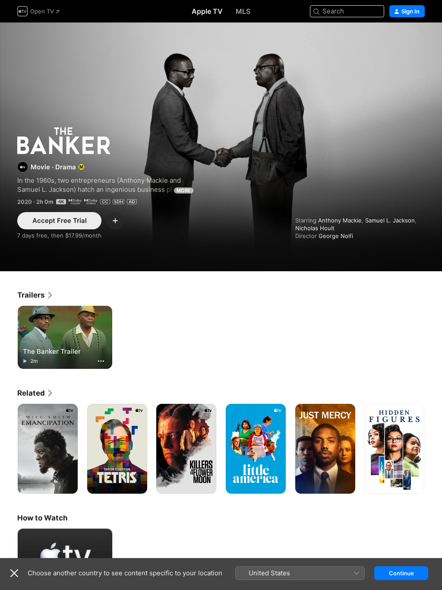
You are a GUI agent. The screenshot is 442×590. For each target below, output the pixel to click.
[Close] (14, 573)
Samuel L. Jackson (390, 220)
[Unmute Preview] (419, 39)
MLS (243, 11)
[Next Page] (433, 449)
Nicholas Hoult (315, 228)
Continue (401, 573)
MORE (184, 190)
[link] (35, 295)
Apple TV (207, 11)
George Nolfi (336, 235)
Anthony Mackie (340, 220)
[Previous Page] (9, 449)
